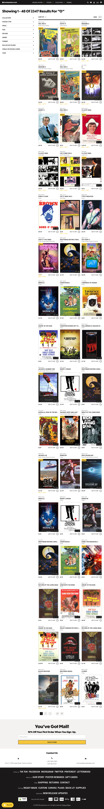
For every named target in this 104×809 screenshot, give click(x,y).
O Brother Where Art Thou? (70, 326)
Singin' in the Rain (45, 326)
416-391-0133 (52, 764)
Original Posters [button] (37, 2)
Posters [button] (48, 2)
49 (57, 713)
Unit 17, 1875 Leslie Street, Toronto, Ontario (18, 763)
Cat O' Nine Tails (66, 196)
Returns (54, 782)
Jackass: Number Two (46, 369)
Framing (69, 2)
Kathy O (63, 24)
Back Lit (70, 788)
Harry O (41, 110)
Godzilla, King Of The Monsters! (50, 412)
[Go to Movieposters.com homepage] (9, 2)
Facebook (34, 771)
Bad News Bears (66, 671)
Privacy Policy (66, 805)
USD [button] (97, 2)
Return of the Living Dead (48, 585)
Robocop (63, 455)
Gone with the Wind (67, 585)
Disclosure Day (87, 455)
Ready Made (30, 788)
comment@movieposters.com (86, 763)
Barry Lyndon (65, 369)
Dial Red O (42, 24)
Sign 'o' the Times (44, 239)
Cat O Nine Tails (66, 153)
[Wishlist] (91, 2)
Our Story (38, 777)
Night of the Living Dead (91, 412)
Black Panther (44, 671)
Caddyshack (65, 283)
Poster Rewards (54, 777)
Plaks (61, 788)
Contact (65, 782)
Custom (42, 788)
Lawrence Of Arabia (89, 283)
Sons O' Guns (43, 196)
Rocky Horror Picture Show (71, 628)
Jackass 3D (42, 455)
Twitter (58, 771)
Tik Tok (24, 771)
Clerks (84, 671)
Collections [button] (59, 2)
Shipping (43, 782)
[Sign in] (94, 2)
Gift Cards (71, 777)
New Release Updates (55, 793)
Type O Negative (87, 196)
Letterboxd (83, 771)
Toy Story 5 (86, 239)
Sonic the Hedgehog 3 (90, 542)
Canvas (52, 788)
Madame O (85, 24)
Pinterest (70, 771)
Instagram (47, 771)
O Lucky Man (86, 110)
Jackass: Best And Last (69, 412)
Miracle (41, 283)
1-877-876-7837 (52, 761)
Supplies (81, 788)
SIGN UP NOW (52, 742)
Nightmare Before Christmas (71, 239)
